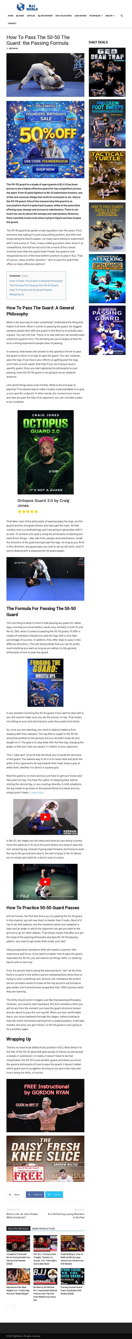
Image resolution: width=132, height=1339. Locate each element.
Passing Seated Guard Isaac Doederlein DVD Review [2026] (71, 1290)
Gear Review (80, 15)
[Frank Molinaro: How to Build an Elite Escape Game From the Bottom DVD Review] (72, 1243)
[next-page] (14, 1306)
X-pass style (36, 792)
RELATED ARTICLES (18, 1228)
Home (10, 15)
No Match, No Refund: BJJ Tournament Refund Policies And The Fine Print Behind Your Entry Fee (45, 1293)
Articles (31, 15)
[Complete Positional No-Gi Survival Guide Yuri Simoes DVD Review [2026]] (18, 1243)
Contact (12, 23)
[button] (122, 15)
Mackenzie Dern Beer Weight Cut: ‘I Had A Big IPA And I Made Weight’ (17, 1290)
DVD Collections (64, 15)
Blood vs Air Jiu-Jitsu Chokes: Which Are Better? (22, 1216)
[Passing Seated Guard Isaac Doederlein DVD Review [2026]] (72, 1276)
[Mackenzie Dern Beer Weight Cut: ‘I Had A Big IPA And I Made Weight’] (18, 1276)
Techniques (94, 15)
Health (108, 15)
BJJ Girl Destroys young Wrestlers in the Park (66, 1216)
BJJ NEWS (20, 15)
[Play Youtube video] (45, 817)
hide (25, 276)
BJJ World (13, 48)
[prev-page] (8, 1306)
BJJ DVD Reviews (45, 15)
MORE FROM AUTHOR (43, 1228)
